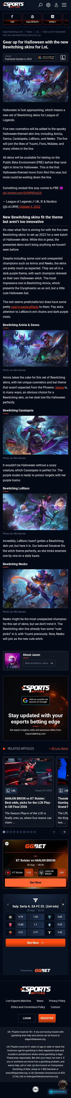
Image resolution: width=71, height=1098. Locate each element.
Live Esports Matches (18, 1000)
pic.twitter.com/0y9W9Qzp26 (22, 193)
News (29, 32)
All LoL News (59, 748)
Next (64, 832)
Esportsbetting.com (13, 32)
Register (47, 1018)
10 (35, 832)
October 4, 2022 (29, 206)
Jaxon (8, 56)
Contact (55, 1007)
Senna (59, 387)
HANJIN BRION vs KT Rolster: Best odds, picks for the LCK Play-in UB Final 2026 (28, 803)
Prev (54, 832)
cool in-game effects (24, 307)
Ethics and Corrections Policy (28, 1007)
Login (27, 1018)
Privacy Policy (57, 1000)
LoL (37, 32)
